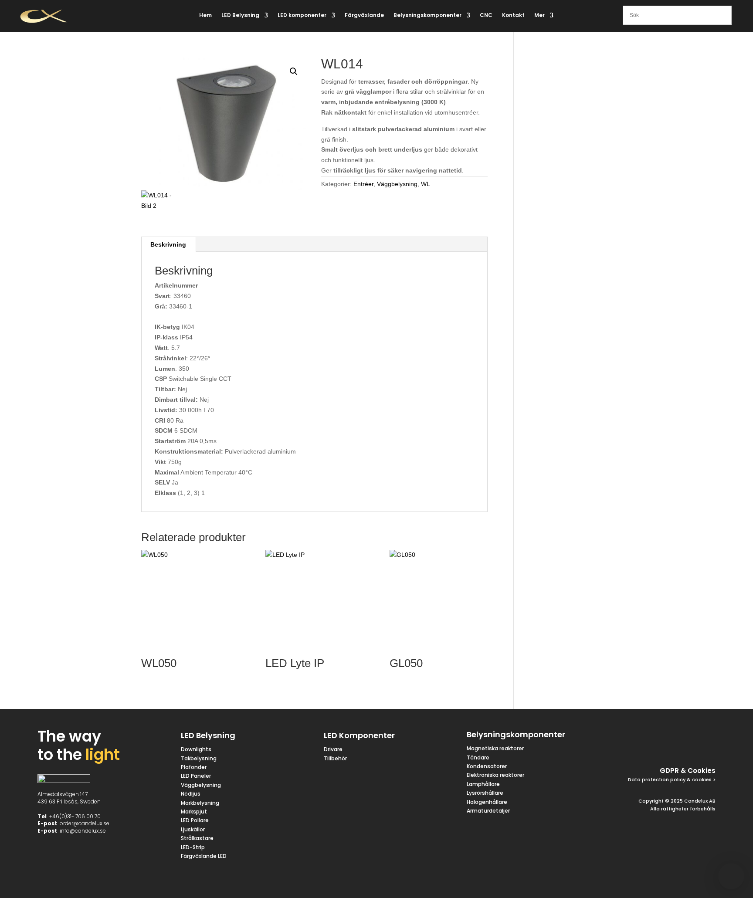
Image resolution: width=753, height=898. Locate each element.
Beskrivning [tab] (168, 244)
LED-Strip (193, 847)
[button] (294, 71)
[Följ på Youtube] (707, 736)
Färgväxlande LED (204, 856)
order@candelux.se (84, 823)
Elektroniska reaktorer (495, 775)
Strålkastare (197, 838)
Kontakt (513, 15)
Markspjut (194, 811)
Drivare (333, 749)
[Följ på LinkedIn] (686, 736)
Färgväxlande (364, 15)
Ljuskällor (193, 829)
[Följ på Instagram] (665, 736)
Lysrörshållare (485, 792)
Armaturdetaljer (488, 810)
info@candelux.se (83, 830)
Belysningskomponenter (427, 15)
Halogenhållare (487, 802)
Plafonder (194, 767)
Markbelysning (200, 803)
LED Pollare (195, 820)
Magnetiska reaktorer (495, 748)
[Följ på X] (644, 736)
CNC (486, 15)
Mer (539, 15)
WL (425, 183)
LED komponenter (302, 15)
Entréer (363, 183)
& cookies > (700, 779)
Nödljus (190, 793)
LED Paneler (196, 775)
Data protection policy (656, 779)
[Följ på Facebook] (623, 736)
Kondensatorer (487, 766)
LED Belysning (240, 15)
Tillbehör (335, 758)
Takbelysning (199, 758)
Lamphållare (483, 784)
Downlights (196, 749)
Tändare (478, 757)
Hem (205, 15)
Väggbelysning (397, 183)
